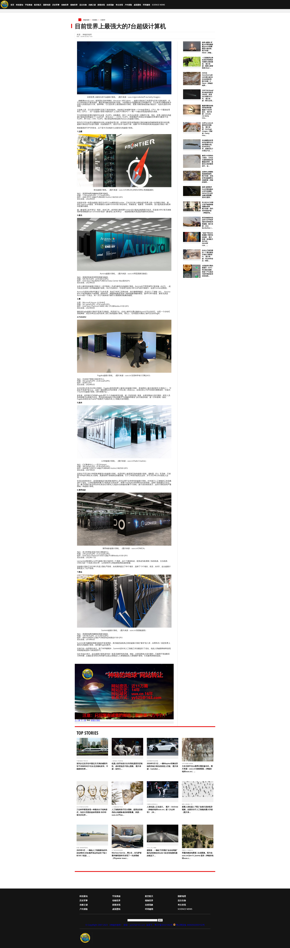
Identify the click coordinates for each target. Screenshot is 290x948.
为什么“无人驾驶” (152, 847)
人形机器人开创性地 (117, 761)
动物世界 (65, 5)
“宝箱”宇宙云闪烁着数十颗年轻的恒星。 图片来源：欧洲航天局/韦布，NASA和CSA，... (207, 239)
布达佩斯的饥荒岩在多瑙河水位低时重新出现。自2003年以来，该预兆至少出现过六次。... (207, 145)
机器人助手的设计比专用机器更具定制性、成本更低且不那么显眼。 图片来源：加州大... (127, 766)
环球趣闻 (146, 5)
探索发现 (101, 5)
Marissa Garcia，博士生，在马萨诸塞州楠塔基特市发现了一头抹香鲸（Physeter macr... (126, 855)
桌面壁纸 (137, 5)
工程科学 (102, 19)
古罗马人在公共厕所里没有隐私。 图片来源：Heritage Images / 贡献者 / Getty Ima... (207, 129)
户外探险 (128, 5)
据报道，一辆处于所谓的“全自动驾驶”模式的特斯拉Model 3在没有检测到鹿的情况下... (162, 853)
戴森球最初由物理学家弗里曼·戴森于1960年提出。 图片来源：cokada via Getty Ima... (207, 112)
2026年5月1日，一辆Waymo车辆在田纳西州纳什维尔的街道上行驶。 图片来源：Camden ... (162, 766)
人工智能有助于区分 (117, 807)
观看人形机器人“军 (187, 804)
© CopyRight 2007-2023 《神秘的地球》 (103, 924)
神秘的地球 (86, 19)
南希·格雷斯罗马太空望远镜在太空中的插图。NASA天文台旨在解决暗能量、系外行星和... (207, 192)
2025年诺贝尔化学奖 (83, 807)
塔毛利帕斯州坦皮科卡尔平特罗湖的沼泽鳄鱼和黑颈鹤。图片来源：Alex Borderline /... (207, 223)
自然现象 (110, 5)
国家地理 (46, 5)
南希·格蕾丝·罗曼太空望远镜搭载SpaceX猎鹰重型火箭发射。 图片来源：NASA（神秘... (207, 47)
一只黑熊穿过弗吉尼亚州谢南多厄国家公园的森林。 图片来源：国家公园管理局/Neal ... (207, 63)
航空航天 (37, 5)
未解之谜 (92, 5)
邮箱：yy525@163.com (134, 924)
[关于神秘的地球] (86, 938)
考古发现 (119, 5)
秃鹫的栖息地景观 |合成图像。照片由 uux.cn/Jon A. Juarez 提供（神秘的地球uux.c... (197, 855)
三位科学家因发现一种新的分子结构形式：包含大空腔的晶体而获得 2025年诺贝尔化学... (92, 812)
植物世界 (74, 5)
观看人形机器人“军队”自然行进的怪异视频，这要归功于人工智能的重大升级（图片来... (197, 809)
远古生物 (83, 5)
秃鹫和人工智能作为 (188, 850)
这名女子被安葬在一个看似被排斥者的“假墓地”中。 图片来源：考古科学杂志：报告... (207, 255)
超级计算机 (95, 720)
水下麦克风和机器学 (117, 850)
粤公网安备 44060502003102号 (190, 924)
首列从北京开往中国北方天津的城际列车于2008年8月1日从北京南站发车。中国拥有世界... (92, 766)
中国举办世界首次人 (152, 804)
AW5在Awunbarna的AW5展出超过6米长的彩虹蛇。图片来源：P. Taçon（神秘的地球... (207, 79)
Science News (158, 5)
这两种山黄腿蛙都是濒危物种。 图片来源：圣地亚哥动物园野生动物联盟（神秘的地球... (207, 177)
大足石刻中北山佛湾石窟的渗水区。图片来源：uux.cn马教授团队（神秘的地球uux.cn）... (197, 769)
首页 (12, 5)
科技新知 (19, 5)
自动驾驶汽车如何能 (152, 761)
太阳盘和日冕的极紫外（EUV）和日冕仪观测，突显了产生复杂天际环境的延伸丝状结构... (207, 271)
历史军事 (55, 5)
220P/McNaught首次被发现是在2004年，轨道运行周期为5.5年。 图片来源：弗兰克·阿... (208, 95)
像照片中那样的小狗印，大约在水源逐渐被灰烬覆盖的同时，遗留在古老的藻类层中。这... (207, 161)
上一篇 (77, 720)
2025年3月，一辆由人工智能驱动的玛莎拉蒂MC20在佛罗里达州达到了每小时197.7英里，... (92, 853)
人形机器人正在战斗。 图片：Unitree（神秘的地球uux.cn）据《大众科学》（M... (162, 809)
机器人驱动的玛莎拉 (82, 847)
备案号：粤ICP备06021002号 (159, 924)
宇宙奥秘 (28, 5)
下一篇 (83, 720)
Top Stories (87, 733)
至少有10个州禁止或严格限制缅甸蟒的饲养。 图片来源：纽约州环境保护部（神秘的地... (207, 207)
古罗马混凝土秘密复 (188, 763)
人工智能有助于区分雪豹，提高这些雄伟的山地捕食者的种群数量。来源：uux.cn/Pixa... (127, 812)
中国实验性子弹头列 (82, 761)
